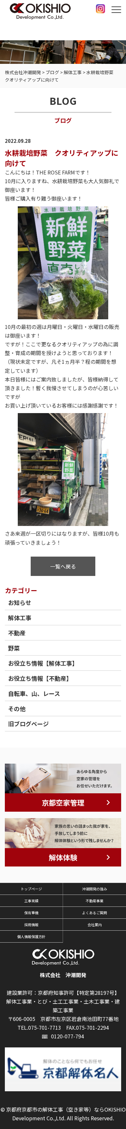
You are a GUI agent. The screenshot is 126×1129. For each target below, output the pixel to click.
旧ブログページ (28, 723)
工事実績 (31, 900)
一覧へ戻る (63, 566)
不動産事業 (94, 900)
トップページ (31, 888)
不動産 (17, 633)
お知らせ (19, 602)
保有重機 (31, 912)
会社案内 (95, 924)
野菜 (14, 648)
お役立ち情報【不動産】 (40, 678)
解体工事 (19, 617)
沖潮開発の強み (94, 888)
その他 (17, 708)
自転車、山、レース (34, 693)
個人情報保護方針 (31, 936)
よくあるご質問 (94, 912)
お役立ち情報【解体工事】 (43, 663)
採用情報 (31, 924)
